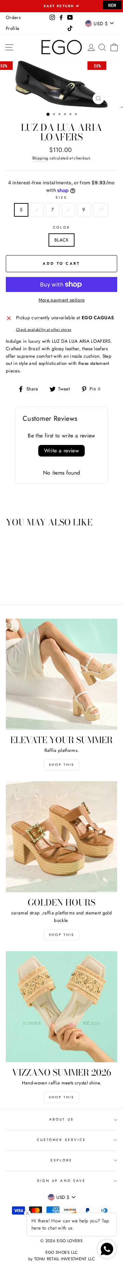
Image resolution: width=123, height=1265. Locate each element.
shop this (61, 934)
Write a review (61, 450)
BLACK (61, 239)
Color (61, 227)
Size (61, 197)
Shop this (61, 764)
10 (101, 209)
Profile (12, 28)
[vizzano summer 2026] (61, 1006)
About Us (61, 1119)
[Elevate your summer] (61, 674)
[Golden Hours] (61, 836)
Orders (13, 17)
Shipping (40, 158)
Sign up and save (61, 1180)
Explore (61, 1160)
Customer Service (61, 1139)
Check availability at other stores (43, 329)
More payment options (62, 299)
